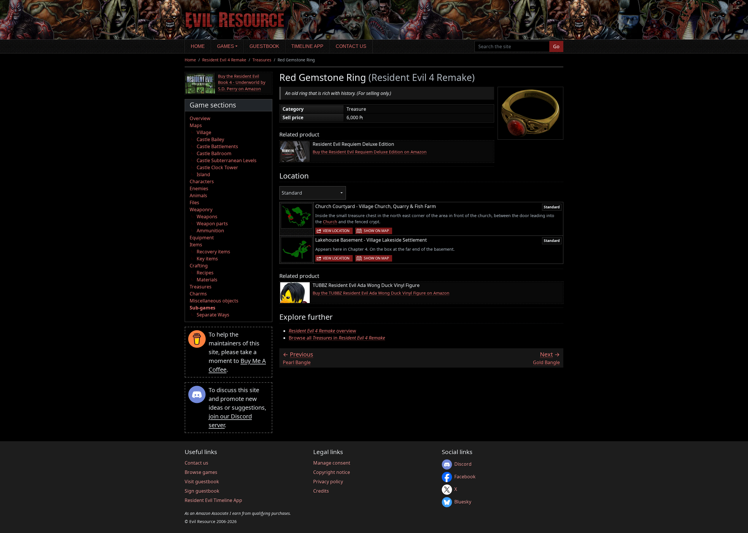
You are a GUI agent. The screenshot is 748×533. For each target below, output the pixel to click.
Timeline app (307, 46)
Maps (196, 125)
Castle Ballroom (214, 153)
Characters (202, 181)
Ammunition (210, 230)
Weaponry (201, 209)
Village (204, 132)
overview (322, 331)
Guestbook (264, 46)
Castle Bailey (210, 139)
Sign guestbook (202, 491)
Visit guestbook (202, 481)
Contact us (351, 46)
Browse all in (337, 338)
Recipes (205, 272)
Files (194, 202)
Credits (321, 491)
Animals (198, 195)
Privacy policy (328, 481)
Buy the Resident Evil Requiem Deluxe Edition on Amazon (370, 152)
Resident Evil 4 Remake (224, 60)
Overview (200, 118)
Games (225, 46)
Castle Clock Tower (217, 167)
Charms (198, 293)
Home (198, 46)
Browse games (201, 472)
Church (330, 221)
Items (196, 244)
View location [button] (336, 230)
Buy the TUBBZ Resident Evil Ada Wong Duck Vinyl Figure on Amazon (381, 293)
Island (203, 174)
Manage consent (331, 463)
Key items (207, 258)
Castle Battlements (217, 146)
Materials (207, 279)
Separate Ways (213, 315)
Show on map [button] (376, 230)
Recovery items (213, 251)
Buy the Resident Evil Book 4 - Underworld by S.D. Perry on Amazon (241, 82)
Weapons (207, 216)
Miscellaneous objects (214, 300)
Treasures (261, 60)
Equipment (202, 237)
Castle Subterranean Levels (227, 160)
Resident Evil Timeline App (213, 500)
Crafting (199, 265)
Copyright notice (331, 472)
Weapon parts (212, 223)
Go (556, 46)
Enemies (199, 188)
